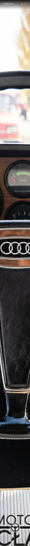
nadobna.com (8, 3)
